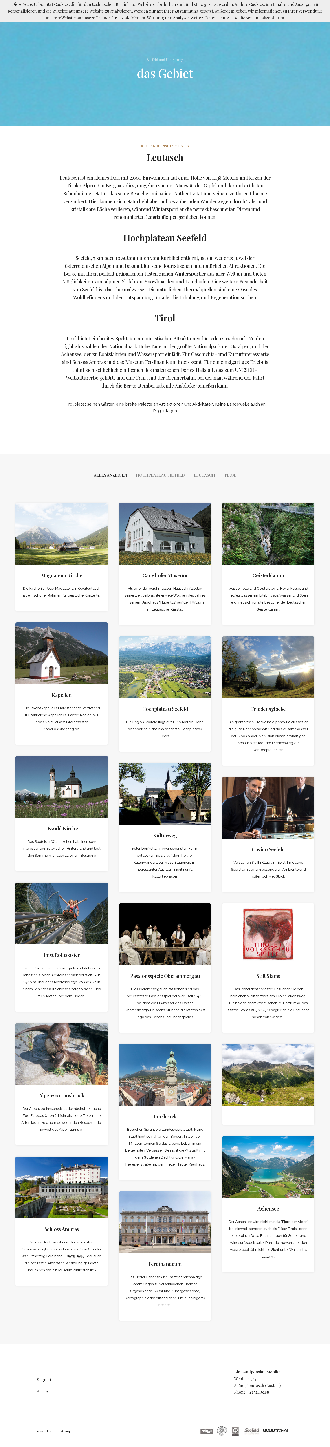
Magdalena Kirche (61, 575)
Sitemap (66, 1431)
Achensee (268, 1208)
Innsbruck (165, 1116)
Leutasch (204, 475)
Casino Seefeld (268, 849)
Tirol (230, 475)
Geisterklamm (268, 575)
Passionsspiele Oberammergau (165, 975)
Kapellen (62, 694)
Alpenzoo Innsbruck (61, 1095)
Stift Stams (268, 975)
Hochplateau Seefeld (160, 475)
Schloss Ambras (61, 1229)
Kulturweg (165, 835)
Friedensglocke (268, 708)
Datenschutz (45, 1431)
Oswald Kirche (61, 828)
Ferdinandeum (165, 1263)
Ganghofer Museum (165, 575)
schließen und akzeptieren (259, 17)
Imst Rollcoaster (61, 955)
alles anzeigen (110, 475)
